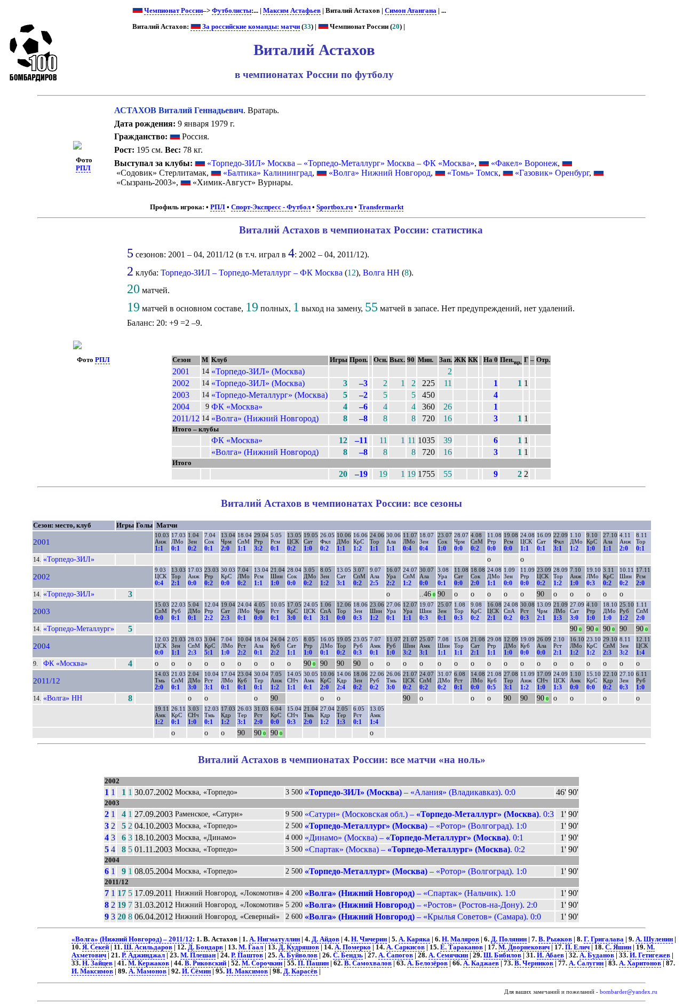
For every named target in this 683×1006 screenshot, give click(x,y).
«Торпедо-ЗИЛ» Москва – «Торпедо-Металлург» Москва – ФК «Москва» (340, 163)
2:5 (374, 583)
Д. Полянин (509, 939)
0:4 (407, 548)
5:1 (208, 652)
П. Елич (577, 947)
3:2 (258, 548)
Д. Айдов (325, 939)
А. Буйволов (298, 955)
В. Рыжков (555, 939)
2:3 (225, 618)
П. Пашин (313, 963)
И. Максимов (92, 971)
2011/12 (186, 418)
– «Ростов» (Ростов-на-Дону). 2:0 (421, 904)
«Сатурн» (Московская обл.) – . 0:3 (429, 814)
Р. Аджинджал (143, 955)
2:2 (390, 583)
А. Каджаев (481, 963)
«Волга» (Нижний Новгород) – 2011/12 (132, 939)
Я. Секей (95, 947)
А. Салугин (586, 963)
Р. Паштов (247, 955)
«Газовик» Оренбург (552, 172)
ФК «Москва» (237, 406)
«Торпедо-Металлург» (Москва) (269, 394)
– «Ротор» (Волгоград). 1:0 (416, 825)
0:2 (192, 548)
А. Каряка (414, 939)
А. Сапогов (395, 955)
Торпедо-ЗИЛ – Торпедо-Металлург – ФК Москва (252, 272)
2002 (180, 383)
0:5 (491, 687)
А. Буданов (596, 955)
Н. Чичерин (369, 939)
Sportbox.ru (334, 207)
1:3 (557, 618)
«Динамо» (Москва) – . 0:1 (414, 837)
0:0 (458, 548)
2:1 (175, 583)
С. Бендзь (348, 955)
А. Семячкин (448, 955)
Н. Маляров (460, 939)
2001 (180, 371)
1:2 (357, 548)
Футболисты (231, 10)
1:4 (640, 652)
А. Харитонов (640, 963)
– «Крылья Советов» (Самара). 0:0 (423, 916)
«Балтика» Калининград (267, 172)
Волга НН (381, 272)
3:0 (291, 618)
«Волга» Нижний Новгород (380, 172)
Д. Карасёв (300, 971)
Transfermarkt (381, 207)
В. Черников (533, 963)
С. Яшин (618, 947)
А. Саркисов (405, 947)
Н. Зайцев (97, 963)
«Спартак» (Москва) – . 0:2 (415, 849)
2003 (180, 394)
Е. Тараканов (461, 947)
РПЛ (83, 168)
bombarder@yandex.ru (628, 992)
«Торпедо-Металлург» (78, 628)
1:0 (308, 548)
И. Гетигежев (650, 955)
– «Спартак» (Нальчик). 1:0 (410, 893)
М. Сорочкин (262, 963)
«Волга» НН (62, 698)
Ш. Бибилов (502, 955)
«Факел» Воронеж (524, 163)
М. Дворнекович (524, 947)
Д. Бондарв (205, 947)
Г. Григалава (604, 939)
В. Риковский (205, 963)
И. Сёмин (196, 971)
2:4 (341, 687)
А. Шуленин (654, 939)
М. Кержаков (148, 963)
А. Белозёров (427, 963)
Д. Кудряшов (299, 947)
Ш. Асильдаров (148, 947)
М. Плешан (198, 955)
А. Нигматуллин (274, 939)
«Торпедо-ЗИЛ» (68, 559)
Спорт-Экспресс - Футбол (271, 207)
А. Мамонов (147, 971)
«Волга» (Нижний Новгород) (265, 418)
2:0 (225, 548)
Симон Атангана (410, 10)
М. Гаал (251, 947)
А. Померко (353, 947)
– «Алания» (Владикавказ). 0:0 (410, 792)
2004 (180, 406)
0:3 (590, 583)
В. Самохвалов (368, 963)
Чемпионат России (173, 10)
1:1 (159, 548)
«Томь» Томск (472, 172)
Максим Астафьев (292, 10)
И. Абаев (550, 955)
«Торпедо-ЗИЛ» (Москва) (258, 371)
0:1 (175, 548)
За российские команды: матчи (250, 26)
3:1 (557, 548)
